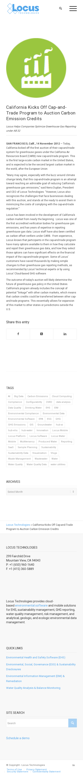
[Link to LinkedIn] (73, 765)
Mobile (12, 441)
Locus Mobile (60, 430)
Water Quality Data (37, 464)
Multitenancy (27, 441)
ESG (49, 419)
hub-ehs (12, 430)
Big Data (18, 396)
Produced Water (48, 441)
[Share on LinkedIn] (65, 334)
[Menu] (71, 8)
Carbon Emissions (37, 396)
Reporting (66, 441)
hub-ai (59, 424)
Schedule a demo (18, 738)
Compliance (15, 402)
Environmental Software (21, 419)
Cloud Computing (62, 396)
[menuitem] (60, 8)
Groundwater (44, 424)
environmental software (31, 605)
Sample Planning (27, 447)
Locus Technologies (18, 524)
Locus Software (38, 436)
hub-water (27, 430)
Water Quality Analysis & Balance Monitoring (33, 687)
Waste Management (19, 458)
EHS (48, 407)
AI (9, 396)
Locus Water (58, 436)
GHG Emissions (17, 424)
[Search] (60, 8)
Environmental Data (53, 413)
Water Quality (15, 464)
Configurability (34, 402)
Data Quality (14, 407)
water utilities (58, 464)
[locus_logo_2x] (34, 8)
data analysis (63, 402)
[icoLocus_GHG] (36, 68)
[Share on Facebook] (18, 334)
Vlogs (54, 453)
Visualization (39, 453)
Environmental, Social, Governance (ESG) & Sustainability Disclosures (41, 667)
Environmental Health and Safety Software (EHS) (35, 657)
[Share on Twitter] (41, 334)
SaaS (11, 447)
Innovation (42, 430)
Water (55, 458)
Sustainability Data (18, 453)
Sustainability (48, 447)
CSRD (49, 402)
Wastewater (41, 458)
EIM (56, 407)
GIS (31, 424)
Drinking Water (33, 407)
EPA (41, 419)
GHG (58, 419)
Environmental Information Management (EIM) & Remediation (35, 678)
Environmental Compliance (23, 413)
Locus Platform (17, 436)
